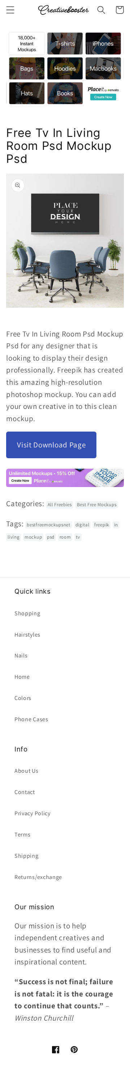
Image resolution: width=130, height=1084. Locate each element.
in (116, 525)
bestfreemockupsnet (48, 525)
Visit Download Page (51, 445)
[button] (10, 10)
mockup (33, 537)
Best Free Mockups (97, 504)
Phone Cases (31, 719)
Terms (22, 834)
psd (51, 537)
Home (22, 677)
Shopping (27, 613)
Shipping (26, 856)
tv (78, 537)
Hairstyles (27, 634)
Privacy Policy (32, 813)
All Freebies (60, 504)
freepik (101, 525)
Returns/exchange (38, 877)
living (14, 537)
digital (82, 525)
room (65, 537)
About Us (26, 771)
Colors (22, 698)
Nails (20, 655)
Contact (24, 792)
